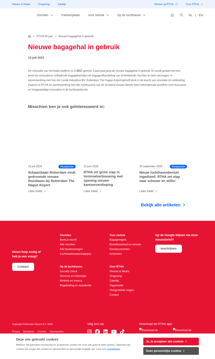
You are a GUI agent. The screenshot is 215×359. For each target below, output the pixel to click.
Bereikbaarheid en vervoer (125, 244)
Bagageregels (118, 239)
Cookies (42, 331)
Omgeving (44, 4)
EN (201, 15)
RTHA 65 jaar (45, 36)
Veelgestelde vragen (122, 290)
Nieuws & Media (21, 4)
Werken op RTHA (164, 4)
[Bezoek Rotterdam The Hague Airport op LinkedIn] (105, 331)
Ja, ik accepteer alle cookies (164, 341)
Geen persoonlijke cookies (163, 350)
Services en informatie (73, 276)
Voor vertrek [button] (96, 15)
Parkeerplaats (70, 15)
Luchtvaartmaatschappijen (75, 253)
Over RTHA (192, 4)
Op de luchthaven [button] (129, 15)
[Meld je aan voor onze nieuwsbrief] (172, 15)
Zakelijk (62, 4)
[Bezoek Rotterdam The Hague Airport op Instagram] (89, 331)
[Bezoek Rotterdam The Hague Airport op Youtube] (114, 331)
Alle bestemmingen (71, 249)
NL (190, 15)
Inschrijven (169, 248)
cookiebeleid (113, 349)
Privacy (16, 331)
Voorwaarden (57, 331)
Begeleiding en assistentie (75, 285)
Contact (23, 266)
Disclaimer (28, 331)
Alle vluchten (67, 244)
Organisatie (116, 285)
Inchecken (116, 253)
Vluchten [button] (42, 15)
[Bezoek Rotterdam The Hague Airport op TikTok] (122, 331)
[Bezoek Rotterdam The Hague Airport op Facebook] (97, 331)
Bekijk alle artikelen (160, 204)
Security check (68, 271)
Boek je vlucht (68, 239)
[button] (181, 15)
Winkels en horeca (71, 280)
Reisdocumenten (120, 249)
